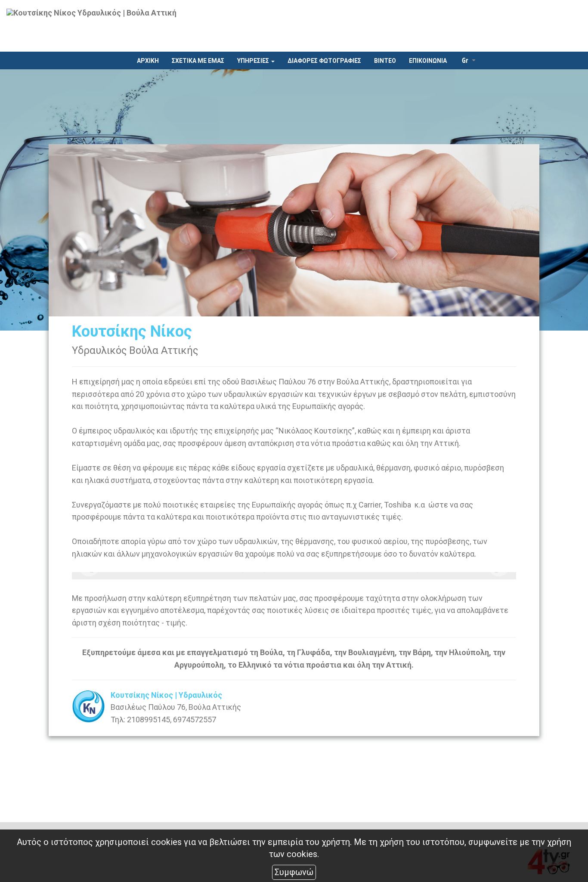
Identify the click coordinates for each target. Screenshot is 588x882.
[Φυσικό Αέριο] (442, 575)
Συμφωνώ (294, 872)
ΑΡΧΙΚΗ (148, 60)
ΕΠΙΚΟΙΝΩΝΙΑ (428, 60)
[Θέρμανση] (294, 575)
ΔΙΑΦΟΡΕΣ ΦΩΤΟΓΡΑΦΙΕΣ (324, 60)
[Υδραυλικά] (146, 575)
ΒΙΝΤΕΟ (385, 60)
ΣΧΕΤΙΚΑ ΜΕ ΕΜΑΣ (198, 60)
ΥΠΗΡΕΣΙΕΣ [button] (253, 60)
